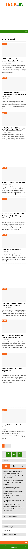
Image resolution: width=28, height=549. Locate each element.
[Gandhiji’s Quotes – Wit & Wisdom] (14, 174)
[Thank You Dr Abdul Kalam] (14, 241)
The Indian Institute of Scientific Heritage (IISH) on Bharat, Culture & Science (13, 216)
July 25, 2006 (5, 339)
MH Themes (14, 547)
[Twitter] (14, 454)
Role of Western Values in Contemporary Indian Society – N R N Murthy (14, 94)
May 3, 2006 (5, 429)
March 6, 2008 (6, 98)
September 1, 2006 (7, 307)
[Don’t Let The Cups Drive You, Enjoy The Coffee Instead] (14, 327)
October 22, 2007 (7, 184)
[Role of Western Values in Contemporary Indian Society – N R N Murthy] (14, 84)
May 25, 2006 (6, 373)
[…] (13, 72)
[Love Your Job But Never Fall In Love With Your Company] (14, 295)
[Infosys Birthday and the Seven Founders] (14, 416)
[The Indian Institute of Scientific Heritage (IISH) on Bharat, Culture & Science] (14, 205)
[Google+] (20, 454)
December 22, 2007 (7, 132)
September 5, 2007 (7, 220)
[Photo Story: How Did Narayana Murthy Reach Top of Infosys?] (14, 119)
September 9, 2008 (7, 63)
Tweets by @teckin (6, 530)
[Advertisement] (14, 18)
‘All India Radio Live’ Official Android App (13, 480)
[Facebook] (8, 454)
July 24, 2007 (5, 251)
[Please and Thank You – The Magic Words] (14, 360)
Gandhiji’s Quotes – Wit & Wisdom (14, 182)
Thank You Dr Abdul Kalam (11, 249)
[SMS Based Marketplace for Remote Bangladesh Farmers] (14, 50)
